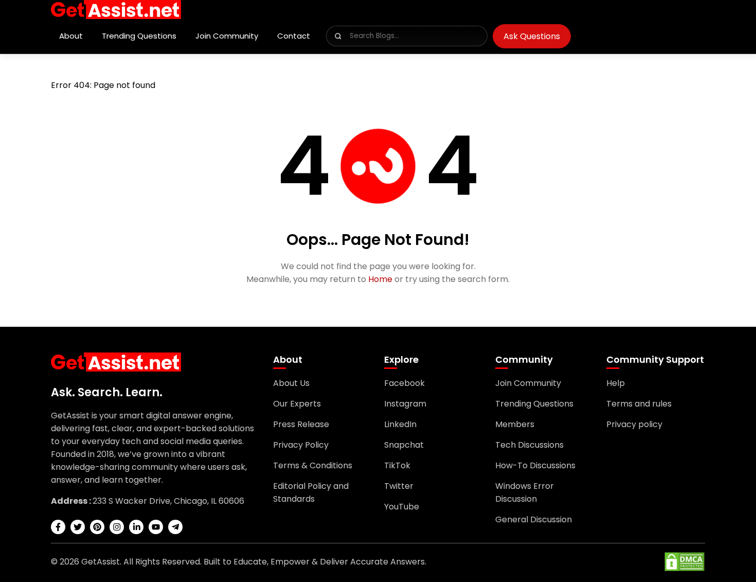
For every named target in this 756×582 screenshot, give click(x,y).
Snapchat (404, 445)
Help (615, 383)
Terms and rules (639, 404)
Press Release (301, 424)
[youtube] (156, 527)
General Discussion (533, 519)
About (71, 35)
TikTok (397, 465)
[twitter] (77, 527)
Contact (293, 35)
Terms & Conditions (312, 465)
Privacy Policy (301, 445)
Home (380, 279)
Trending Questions (139, 35)
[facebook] (58, 527)
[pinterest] (97, 527)
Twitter (398, 486)
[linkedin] (136, 527)
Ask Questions (531, 36)
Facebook (404, 383)
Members (514, 424)
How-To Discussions (535, 465)
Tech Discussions (529, 445)
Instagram (405, 404)
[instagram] (117, 527)
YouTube (401, 507)
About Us (291, 383)
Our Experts (297, 404)
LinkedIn (400, 424)
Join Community (226, 35)
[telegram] (175, 527)
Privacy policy (634, 424)
